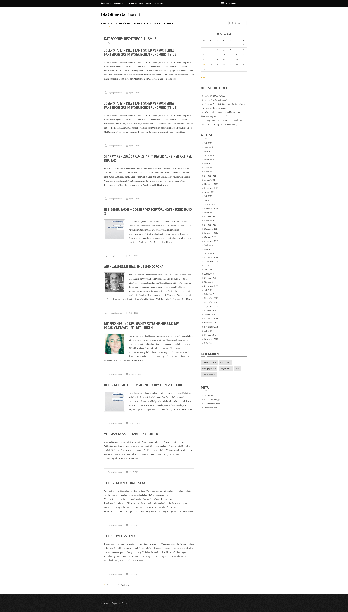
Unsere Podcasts (135, 3)
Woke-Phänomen (208, 374)
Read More (171, 78)
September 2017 (211, 285)
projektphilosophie (115, 92)
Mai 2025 (208, 151)
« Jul (203, 77)
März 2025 (209, 159)
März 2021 (209, 212)
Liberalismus (225, 362)
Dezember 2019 (211, 228)
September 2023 (211, 187)
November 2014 (211, 338)
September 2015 (211, 326)
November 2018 (211, 257)
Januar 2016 (209, 314)
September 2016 (211, 306)
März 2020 (209, 220)
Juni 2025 (208, 147)
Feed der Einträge (212, 399)
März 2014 (209, 343)
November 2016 (211, 302)
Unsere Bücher (119, 3)
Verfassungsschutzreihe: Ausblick (131, 433)
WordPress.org (210, 407)
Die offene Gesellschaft (120, 14)
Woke (238, 368)
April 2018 (209, 273)
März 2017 (209, 294)
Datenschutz (160, 3)
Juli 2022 (208, 200)
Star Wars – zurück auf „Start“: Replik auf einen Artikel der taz (148, 158)
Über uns (105, 3)
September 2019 (211, 241)
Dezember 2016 (211, 298)
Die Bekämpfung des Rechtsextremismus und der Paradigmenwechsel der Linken (142, 325)
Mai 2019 (208, 249)
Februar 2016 (210, 310)
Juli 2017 (208, 290)
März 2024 (209, 171)
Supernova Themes (120, 603)
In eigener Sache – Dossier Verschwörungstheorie (143, 384)
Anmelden (208, 395)
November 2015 (211, 318)
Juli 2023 (208, 196)
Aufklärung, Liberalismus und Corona (133, 266)
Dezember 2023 (211, 183)
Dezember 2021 (211, 208)
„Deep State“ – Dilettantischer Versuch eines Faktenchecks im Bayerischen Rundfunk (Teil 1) (141, 105)
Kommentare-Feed (212, 403)
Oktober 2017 (210, 281)
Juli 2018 (208, 269)
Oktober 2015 (210, 322)
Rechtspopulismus (209, 368)
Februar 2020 (210, 224)
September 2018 (211, 261)
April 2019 (209, 253)
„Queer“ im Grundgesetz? (216, 99)
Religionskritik (226, 368)
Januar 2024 (209, 179)
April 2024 (209, 167)
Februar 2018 (210, 277)
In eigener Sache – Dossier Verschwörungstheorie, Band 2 (148, 211)
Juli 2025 (208, 143)
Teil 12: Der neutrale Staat (125, 482)
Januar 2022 (209, 204)
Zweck (148, 3)
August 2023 (209, 192)
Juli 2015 (208, 330)
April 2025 (209, 155)
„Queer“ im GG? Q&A (215, 95)
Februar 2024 (210, 175)
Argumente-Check (209, 362)
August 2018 (209, 265)
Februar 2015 (210, 334)
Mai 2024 (208, 163)
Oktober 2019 (210, 236)
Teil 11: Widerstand (119, 535)
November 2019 (211, 232)
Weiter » (125, 585)
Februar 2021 (210, 216)
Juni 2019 (208, 245)
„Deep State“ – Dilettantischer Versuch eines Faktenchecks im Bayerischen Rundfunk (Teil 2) (141, 52)
